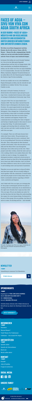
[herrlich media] (27, 398)
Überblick (4, 327)
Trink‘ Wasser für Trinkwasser (10, 333)
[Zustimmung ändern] (3, 398)
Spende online (5, 344)
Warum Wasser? (5, 330)
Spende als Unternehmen (8, 347)
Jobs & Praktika (5, 364)
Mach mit (3, 350)
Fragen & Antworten (7, 367)
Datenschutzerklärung (18, 398)
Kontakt (3, 361)
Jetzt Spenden (23, 1)
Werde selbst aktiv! (6, 352)
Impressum (7, 398)
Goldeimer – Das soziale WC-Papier (11, 335)
